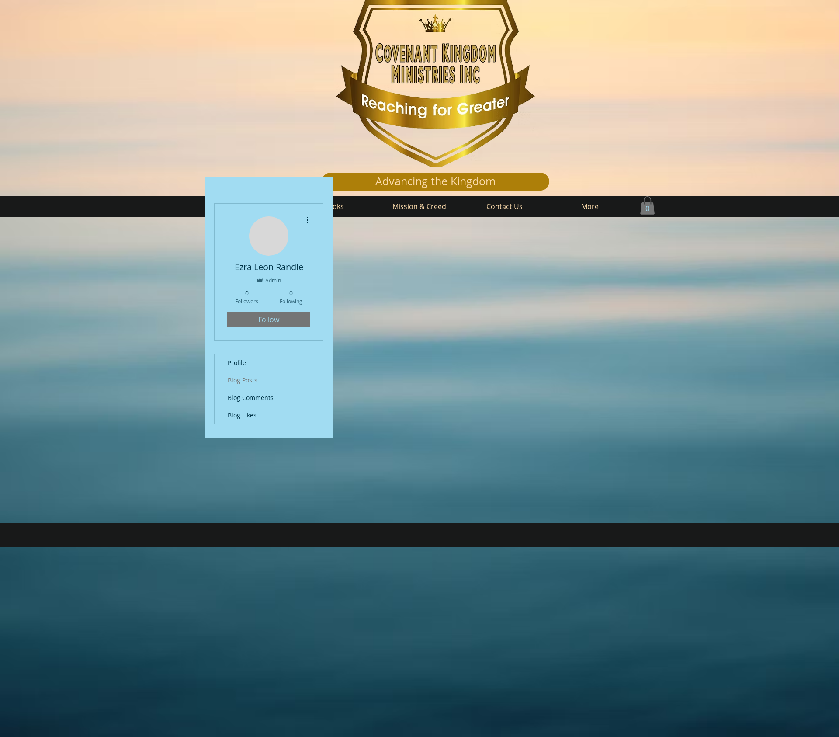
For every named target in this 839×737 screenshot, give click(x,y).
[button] (647, 205)
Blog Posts (242, 380)
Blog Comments (251, 397)
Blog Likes (242, 415)
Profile (237, 362)
